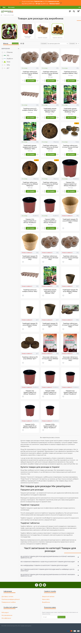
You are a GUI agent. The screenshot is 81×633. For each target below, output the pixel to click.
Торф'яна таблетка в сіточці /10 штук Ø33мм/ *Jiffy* (30, 73)
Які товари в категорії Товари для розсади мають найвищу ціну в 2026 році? (47, 570)
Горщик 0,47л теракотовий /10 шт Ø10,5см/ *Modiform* (30, 426)
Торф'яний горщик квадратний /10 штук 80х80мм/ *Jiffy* (70, 110)
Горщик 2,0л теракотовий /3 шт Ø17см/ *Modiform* (29, 220)
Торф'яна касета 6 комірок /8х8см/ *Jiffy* (70, 72)
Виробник (6, 48)
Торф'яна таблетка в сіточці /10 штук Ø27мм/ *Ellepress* (50, 184)
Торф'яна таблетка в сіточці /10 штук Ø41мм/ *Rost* (70, 147)
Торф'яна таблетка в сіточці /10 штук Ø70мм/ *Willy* (70, 325)
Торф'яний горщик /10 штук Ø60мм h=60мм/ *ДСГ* (29, 325)
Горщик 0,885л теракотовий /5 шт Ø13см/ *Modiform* (50, 220)
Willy (77, 320)
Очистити (15, 43)
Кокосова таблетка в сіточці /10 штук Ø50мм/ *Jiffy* (50, 358)
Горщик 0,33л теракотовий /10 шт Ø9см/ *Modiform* (50, 426)
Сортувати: (44, 43)
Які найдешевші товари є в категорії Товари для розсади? (44, 565)
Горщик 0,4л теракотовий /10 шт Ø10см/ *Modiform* (70, 392)
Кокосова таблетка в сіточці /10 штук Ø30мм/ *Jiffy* (70, 358)
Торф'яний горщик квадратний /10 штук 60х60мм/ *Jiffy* (30, 147)
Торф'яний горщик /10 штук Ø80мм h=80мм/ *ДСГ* (70, 291)
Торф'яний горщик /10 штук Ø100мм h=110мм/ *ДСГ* (50, 325)
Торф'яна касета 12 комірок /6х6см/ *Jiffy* (29, 109)
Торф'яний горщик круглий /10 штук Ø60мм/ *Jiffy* (50, 110)
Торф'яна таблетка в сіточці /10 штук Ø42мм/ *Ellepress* (50, 147)
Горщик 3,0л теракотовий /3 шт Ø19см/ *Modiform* (70, 184)
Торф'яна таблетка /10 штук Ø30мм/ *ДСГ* (30, 357)
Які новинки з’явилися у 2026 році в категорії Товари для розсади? (48, 561)
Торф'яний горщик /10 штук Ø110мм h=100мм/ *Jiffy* (70, 220)
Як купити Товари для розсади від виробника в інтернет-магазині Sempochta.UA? (48, 557)
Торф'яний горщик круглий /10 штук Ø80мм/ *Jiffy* (50, 291)
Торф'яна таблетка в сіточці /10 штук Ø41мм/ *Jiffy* (70, 257)
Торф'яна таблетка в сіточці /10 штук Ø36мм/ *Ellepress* (30, 184)
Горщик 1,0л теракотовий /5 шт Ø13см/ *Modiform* (29, 392)
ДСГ (77, 286)
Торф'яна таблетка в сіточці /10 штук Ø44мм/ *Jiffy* (50, 257)
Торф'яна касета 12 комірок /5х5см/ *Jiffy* (29, 290)
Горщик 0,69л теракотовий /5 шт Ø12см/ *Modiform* (50, 392)
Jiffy (37, 68)
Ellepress (56, 142)
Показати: (72, 43)
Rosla (77, 142)
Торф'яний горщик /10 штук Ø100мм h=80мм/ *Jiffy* (29, 257)
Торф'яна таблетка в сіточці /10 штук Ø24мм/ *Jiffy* (50, 73)
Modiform (76, 179)
